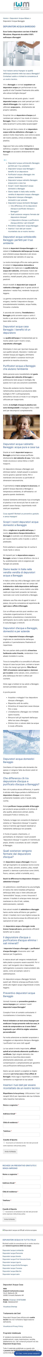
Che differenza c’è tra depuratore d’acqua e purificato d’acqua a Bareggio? (24, 209)
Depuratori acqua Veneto (12, 1256)
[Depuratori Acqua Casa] (21, 6)
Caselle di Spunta (10, 1140)
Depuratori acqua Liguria (12, 1262)
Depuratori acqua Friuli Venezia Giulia (16, 1259)
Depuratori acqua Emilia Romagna (15, 1265)
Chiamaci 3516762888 (17, 1300)
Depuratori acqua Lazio (11, 1274)
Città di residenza (11, 1122)
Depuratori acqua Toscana (12, 1268)
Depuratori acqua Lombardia (13, 1250)
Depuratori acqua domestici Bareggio (23, 203)
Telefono (7, 1131)
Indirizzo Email (9, 1114)
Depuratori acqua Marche (12, 1271)
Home (5, 18)
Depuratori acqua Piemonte (13, 1253)
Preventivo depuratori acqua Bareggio (23, 226)
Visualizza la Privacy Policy (13, 1326)
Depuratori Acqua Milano (20, 18)
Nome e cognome (11, 1105)
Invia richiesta (10, 1151)
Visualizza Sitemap (10, 1307)
